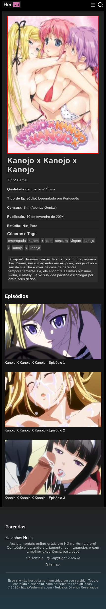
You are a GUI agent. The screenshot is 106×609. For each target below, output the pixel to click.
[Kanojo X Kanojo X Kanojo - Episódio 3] (53, 468)
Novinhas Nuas (19, 538)
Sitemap (53, 564)
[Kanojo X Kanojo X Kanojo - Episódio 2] (53, 400)
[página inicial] (11, 5)
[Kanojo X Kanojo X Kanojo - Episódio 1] (53, 332)
